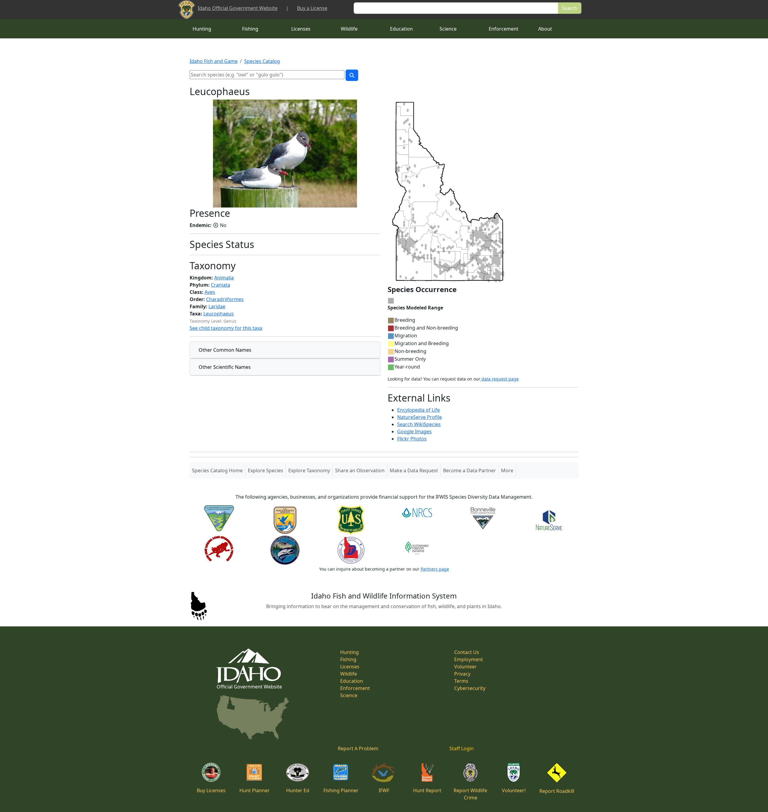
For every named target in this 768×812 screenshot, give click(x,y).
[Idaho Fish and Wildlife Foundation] (384, 772)
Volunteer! (514, 790)
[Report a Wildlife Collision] (557, 772)
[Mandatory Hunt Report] (427, 772)
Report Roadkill (556, 791)
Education (401, 28)
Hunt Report (427, 790)
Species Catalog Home (218, 470)
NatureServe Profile (419, 417)
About (545, 28)
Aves (210, 292)
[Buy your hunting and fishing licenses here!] (211, 772)
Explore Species (265, 470)
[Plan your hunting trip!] (254, 772)
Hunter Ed (297, 790)
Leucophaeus (218, 313)
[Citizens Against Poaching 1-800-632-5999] (470, 772)
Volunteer (465, 666)
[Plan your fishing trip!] (340, 772)
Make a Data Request (414, 470)
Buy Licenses (211, 790)
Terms (461, 681)
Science (448, 28)
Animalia (224, 277)
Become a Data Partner (469, 470)
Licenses (300, 28)
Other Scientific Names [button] (225, 367)
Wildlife (349, 28)
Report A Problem (358, 748)
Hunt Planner (254, 790)
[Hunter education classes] (297, 772)
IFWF (384, 790)
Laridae (216, 306)
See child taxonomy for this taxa (226, 328)
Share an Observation (360, 470)
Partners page (435, 569)
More (507, 470)
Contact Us (466, 652)
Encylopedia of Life (418, 410)
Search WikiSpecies (419, 424)
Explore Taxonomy (309, 470)
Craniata (220, 285)
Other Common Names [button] (225, 350)
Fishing (250, 28)
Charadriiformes (225, 299)
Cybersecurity (469, 688)
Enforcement (503, 28)
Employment (468, 659)
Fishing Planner (340, 790)
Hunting (202, 28)
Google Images (414, 431)
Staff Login (461, 748)
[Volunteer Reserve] (513, 772)
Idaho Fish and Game (214, 61)
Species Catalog (262, 61)
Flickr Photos (412, 438)
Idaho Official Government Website (238, 8)
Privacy (462, 673)
